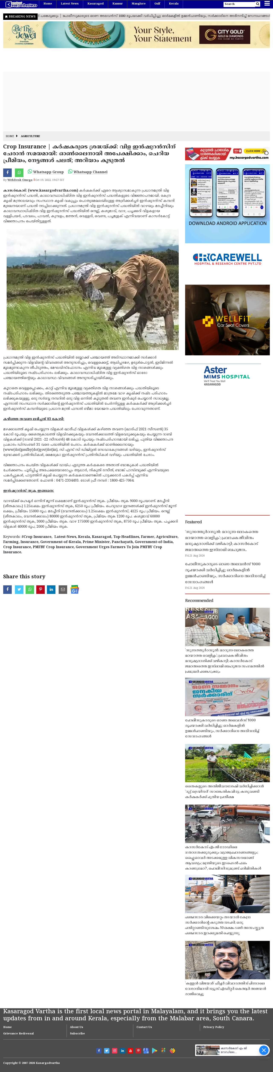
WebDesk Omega (19, 180)
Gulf (157, 4)
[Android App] (153, 1050)
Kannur (117, 4)
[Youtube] (130, 1050)
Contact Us (144, 1027)
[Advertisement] (131, 101)
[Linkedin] (122, 1050)
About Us (76, 1027)
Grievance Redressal (18, 1033)
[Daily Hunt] (162, 1050)
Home (48, 4)
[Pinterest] (138, 1050)
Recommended (199, 601)
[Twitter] (106, 1050)
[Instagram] (114, 1050)
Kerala (174, 4)
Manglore (139, 4)
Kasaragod (95, 4)
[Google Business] (144, 1050)
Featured (193, 522)
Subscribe (77, 1033)
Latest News (70, 4)
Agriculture (30, 136)
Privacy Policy (213, 1027)
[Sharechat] (171, 1050)
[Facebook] (99, 1050)
